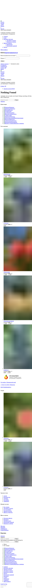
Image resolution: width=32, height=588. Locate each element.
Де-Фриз (6, 498)
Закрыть (3, 101)
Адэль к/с (6, 223)
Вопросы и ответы (8, 523)
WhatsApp (12, 384)
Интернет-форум (8, 518)
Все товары (6, 507)
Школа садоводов (8, 512)
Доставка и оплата (8, 508)
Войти (2, 61)
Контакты (6, 519)
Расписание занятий (9, 522)
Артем (5, 496)
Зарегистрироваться (11, 52)
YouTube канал (7, 521)
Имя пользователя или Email (8, 55)
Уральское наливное (9, 321)
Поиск (16, 100)
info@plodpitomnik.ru (6, 387)
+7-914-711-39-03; (5, 384)
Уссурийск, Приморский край (8, 382)
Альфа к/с (6, 370)
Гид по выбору (7, 509)
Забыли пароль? (5, 64)
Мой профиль (7, 581)
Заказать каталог (8, 511)
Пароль (3, 58)
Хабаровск (6, 501)
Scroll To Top (4, 584)
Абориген (6, 438)
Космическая (7, 174)
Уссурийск (6, 500)
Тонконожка (7, 272)
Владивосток (7, 497)
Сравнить (6, 580)
